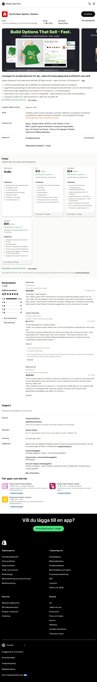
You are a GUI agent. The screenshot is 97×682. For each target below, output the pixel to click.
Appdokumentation (34, 422)
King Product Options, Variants (20, 497)
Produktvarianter (33, 138)
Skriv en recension (10, 318)
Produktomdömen (56, 566)
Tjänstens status (56, 634)
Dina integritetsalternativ (12, 675)
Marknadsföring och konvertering (16, 579)
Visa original (32, 100)
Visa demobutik (88, 20)
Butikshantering (8, 583)
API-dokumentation (10, 607)
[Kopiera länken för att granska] (35, 282)
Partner (52, 620)
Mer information (32, 473)
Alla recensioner (9, 323)
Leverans (53, 583)
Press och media (56, 616)
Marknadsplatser (56, 561)
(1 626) (50, 23)
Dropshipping (54, 557)
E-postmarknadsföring (58, 574)
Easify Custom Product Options (20, 484)
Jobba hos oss (55, 607)
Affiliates (53, 625)
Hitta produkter (8, 561)
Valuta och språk (56, 587)
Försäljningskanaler (10, 557)
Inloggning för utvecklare (12, 652)
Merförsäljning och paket (60, 570)
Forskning (6, 616)
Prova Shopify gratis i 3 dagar (48, 529)
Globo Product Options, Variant (68, 484)
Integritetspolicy (33, 418)
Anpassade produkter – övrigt (38, 146)
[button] (25, 489)
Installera (88, 14)
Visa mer (29, 344)
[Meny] (94, 4)
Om (50, 603)
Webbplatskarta (8, 669)
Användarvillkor (8, 658)
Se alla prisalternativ (82, 273)
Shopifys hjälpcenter (11, 603)
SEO (51, 579)
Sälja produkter (8, 566)
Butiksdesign (7, 574)
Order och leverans (10, 570)
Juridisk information (57, 629)
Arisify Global (63, 23)
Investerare (54, 612)
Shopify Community (10, 612)
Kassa (28, 124)
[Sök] (89, 4)
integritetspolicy (64, 446)
